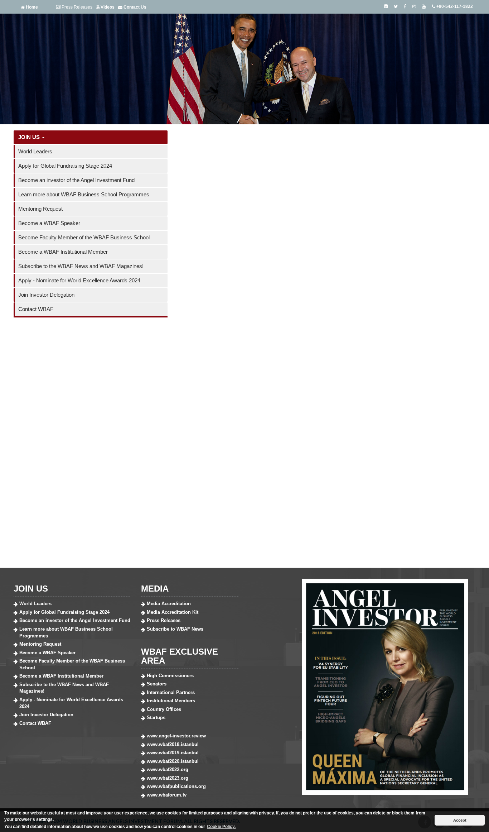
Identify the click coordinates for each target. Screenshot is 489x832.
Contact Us (134, 7)
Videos (107, 7)
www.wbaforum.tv (167, 795)
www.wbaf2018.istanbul (173, 744)
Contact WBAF (35, 309)
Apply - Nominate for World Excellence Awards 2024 (79, 280)
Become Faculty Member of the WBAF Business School (84, 237)
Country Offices (164, 709)
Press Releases (76, 7)
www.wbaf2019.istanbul (173, 752)
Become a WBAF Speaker (49, 223)
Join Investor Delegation (46, 295)
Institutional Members (171, 700)
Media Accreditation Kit (172, 612)
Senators (156, 684)
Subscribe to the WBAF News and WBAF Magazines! (81, 266)
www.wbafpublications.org (176, 786)
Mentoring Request (40, 209)
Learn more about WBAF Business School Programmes (83, 194)
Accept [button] (459, 820)
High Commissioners (170, 675)
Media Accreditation (169, 603)
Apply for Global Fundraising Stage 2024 (65, 166)
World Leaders (35, 151)
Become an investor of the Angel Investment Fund (76, 180)
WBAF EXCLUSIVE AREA (179, 656)
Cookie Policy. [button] (221, 826)
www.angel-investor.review (176, 735)
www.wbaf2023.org (167, 778)
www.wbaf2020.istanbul (173, 761)
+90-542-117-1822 (454, 6)
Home (31, 7)
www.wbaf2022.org (167, 769)
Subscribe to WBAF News (175, 629)
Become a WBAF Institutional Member (63, 252)
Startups (156, 717)
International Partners (171, 692)
